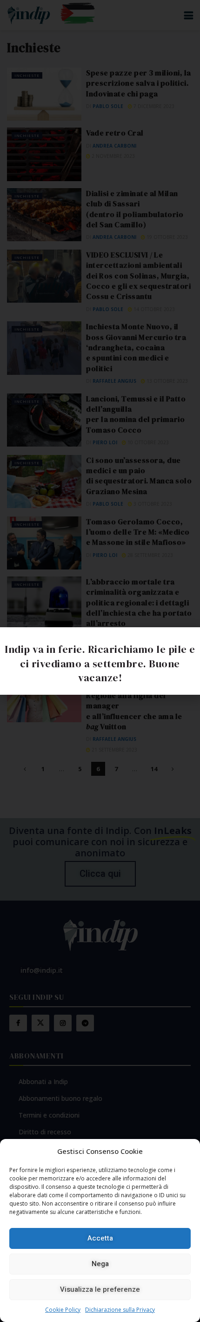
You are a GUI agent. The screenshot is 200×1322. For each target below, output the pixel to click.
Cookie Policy (62, 1310)
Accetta (100, 1238)
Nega (100, 1264)
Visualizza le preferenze (100, 1289)
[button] (188, 640)
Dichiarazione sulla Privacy (120, 1310)
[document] (100, 661)
